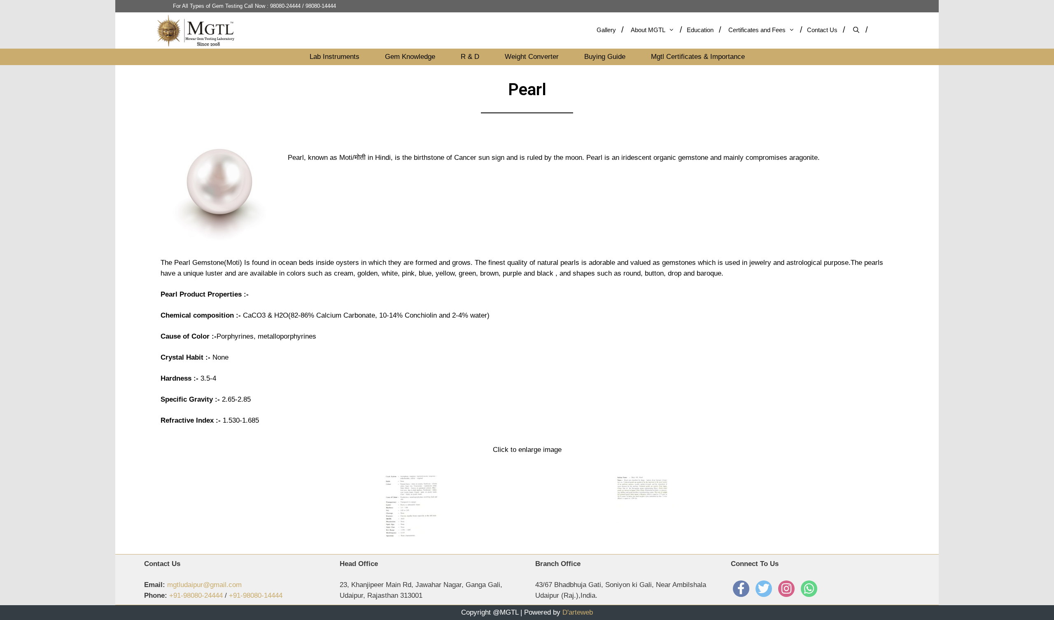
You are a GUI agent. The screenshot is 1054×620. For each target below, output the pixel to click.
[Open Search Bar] (859, 30)
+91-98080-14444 (255, 595)
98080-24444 (285, 6)
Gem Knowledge (410, 57)
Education (700, 29)
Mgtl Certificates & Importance (698, 57)
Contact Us (822, 29)
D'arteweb (577, 612)
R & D (470, 57)
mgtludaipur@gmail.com (204, 585)
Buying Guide (604, 57)
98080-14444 (320, 6)
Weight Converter (532, 57)
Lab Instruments (334, 57)
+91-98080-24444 (196, 595)
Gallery (606, 29)
